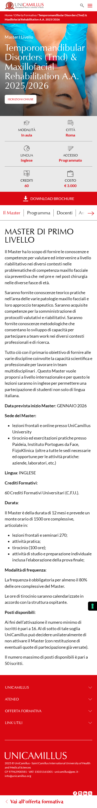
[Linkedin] (85, 793)
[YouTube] (90, 793)
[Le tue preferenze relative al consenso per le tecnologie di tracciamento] (92, 606)
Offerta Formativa (25, 15)
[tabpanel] (48, 449)
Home (8, 15)
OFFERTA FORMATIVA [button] (23, 711)
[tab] (11, 212)
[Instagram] (80, 793)
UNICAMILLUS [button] (17, 687)
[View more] (87, 214)
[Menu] (89, 5)
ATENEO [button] (12, 699)
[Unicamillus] (24, 5)
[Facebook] (75, 793)
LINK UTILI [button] (13, 722)
